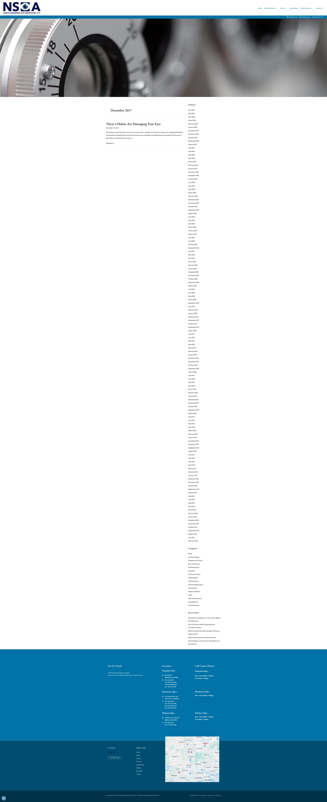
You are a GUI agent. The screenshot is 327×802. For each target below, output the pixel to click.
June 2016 (191, 379)
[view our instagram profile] (114, 752)
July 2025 (191, 148)
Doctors (139, 758)
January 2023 (192, 231)
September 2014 (193, 448)
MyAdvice (156, 795)
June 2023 (191, 217)
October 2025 (192, 137)
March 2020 (192, 299)
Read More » (110, 143)
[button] (276, 8)
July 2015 (191, 417)
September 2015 (193, 410)
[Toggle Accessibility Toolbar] (4, 798)
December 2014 (193, 441)
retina (190, 595)
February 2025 (193, 165)
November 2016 (193, 362)
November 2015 (193, 403)
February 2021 (193, 265)
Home (138, 752)
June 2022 (191, 241)
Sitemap (218, 795)
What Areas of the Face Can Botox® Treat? (202, 637)
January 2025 (192, 168)
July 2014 (191, 455)
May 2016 (191, 382)
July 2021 (191, 251)
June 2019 (191, 306)
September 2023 (193, 210)
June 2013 (191, 499)
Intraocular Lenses (194, 574)
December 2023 (193, 200)
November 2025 (193, 134)
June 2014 (191, 458)
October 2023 (192, 206)
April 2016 (191, 386)
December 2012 (193, 520)
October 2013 (192, 486)
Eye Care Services (194, 564)
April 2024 (191, 189)
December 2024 (193, 172)
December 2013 (193, 479)
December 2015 (193, 399)
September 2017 (193, 327)
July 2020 (191, 289)
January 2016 (192, 396)
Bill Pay (139, 768)
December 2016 (193, 358)
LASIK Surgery (193, 578)
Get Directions (114, 757)
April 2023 (191, 224)
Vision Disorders (193, 605)
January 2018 (192, 313)
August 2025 (192, 144)
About (138, 755)
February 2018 (193, 310)
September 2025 (193, 141)
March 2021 (192, 262)
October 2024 (192, 179)
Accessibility (193, 795)
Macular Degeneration (195, 585)
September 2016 (193, 368)
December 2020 (193, 272)
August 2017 (192, 331)
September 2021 (193, 248)
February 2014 (193, 472)
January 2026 (192, 127)
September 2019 (193, 303)
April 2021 (191, 258)
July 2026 (191, 110)
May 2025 (191, 155)
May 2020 (191, 296)
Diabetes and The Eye (195, 560)
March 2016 (192, 389)
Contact (139, 774)
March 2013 (192, 510)
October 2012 (192, 527)
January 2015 (192, 437)
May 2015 (191, 424)
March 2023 (192, 227)
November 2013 (193, 482)
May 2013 (191, 503)
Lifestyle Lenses (193, 581)
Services (139, 761)
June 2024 (191, 182)
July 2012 (191, 537)
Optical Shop (192, 588)
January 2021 (192, 268)
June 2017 (191, 337)
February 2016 (193, 393)
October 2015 (192, 406)
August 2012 (192, 534)
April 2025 (191, 158)
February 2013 (193, 513)
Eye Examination (193, 567)
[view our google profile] (111, 752)
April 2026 (191, 117)
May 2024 (191, 186)
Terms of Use (211, 795)
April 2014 (191, 465)
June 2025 (191, 151)
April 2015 (191, 427)
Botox (190, 553)
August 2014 (192, 451)
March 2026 (192, 120)
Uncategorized (193, 602)
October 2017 (192, 324)
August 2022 (192, 234)
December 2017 (193, 317)
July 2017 (191, 334)
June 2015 (191, 420)
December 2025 (193, 131)
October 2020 (192, 279)
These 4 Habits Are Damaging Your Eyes (133, 124)
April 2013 (191, 506)
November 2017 (193, 320)
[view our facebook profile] (108, 752)
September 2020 (193, 282)
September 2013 (193, 489)
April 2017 (191, 344)
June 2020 (191, 293)
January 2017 (192, 355)
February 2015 (193, 434)
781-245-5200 (169, 680)
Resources (139, 771)
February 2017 (193, 351)
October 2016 (192, 365)
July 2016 (191, 375)
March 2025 (192, 162)
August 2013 (192, 493)
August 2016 (192, 372)
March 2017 (192, 348)
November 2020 (193, 275)
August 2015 (192, 413)
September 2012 (193, 530)
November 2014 (193, 444)
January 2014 (192, 475)
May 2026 (191, 113)
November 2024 (193, 175)
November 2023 (193, 203)
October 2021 (192, 244)
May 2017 (191, 341)
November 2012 (193, 524)
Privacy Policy (202, 795)
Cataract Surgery (193, 557)
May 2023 (191, 220)
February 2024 (193, 196)
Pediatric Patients (194, 591)
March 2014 (192, 468)
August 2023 (192, 213)
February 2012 (193, 541)
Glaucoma (191, 571)
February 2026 (193, 124)
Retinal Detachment (195, 598)
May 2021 (191, 255)
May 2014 (191, 462)
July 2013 (191, 496)
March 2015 (192, 430)
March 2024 (192, 193)
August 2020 (192, 286)
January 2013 (192, 517)
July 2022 (191, 237)
